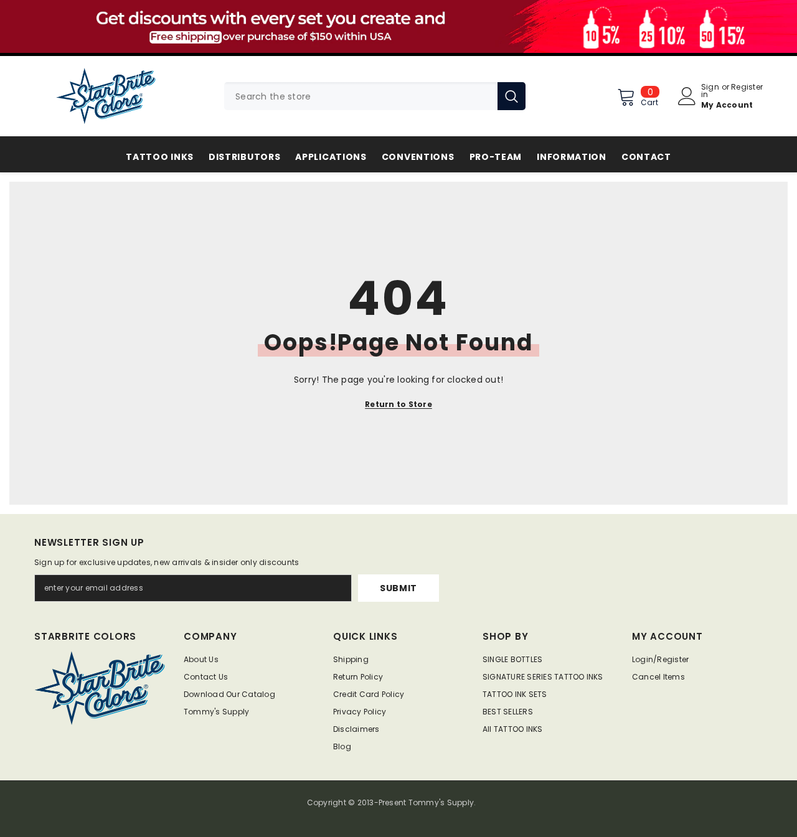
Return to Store (398, 404)
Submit (398, 588)
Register (747, 87)
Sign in (710, 90)
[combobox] (361, 96)
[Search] (375, 96)
